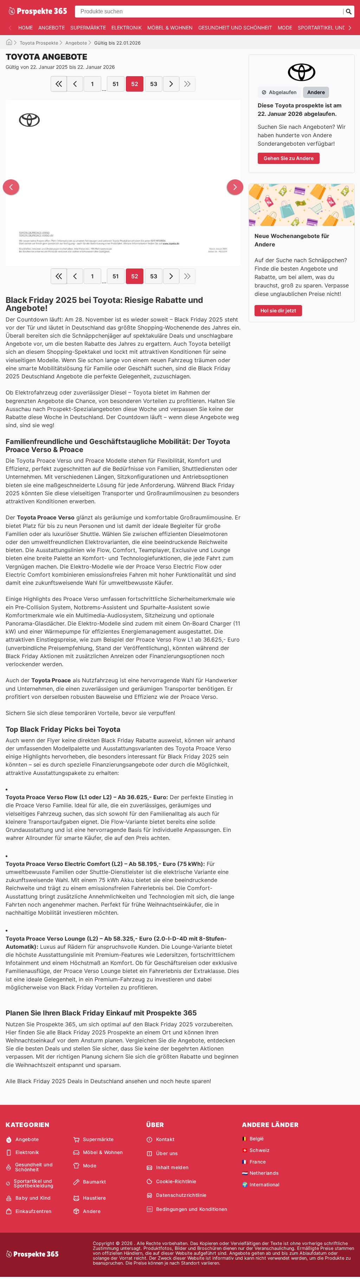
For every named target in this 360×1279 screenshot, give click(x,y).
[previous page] (75, 84)
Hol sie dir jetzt (278, 310)
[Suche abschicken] (348, 11)
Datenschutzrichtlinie (181, 1195)
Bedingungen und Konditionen (191, 1209)
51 (115, 83)
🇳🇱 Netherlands (260, 1173)
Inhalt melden (172, 1167)
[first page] (59, 84)
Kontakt (165, 1139)
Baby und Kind (33, 1198)
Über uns (167, 1153)
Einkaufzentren (33, 1211)
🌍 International (260, 1184)
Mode (285, 28)
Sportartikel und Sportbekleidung (33, 1183)
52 (134, 83)
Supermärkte (88, 28)
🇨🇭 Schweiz (256, 1150)
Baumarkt (94, 1182)
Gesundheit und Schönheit (235, 28)
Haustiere (94, 1198)
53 (153, 83)
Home (25, 28)
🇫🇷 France (254, 1162)
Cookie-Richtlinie (176, 1181)
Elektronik (126, 28)
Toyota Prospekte (39, 43)
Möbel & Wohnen (170, 28)
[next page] (171, 84)
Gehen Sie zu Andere (289, 158)
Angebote (51, 28)
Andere (92, 1211)
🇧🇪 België (253, 1138)
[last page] (187, 84)
